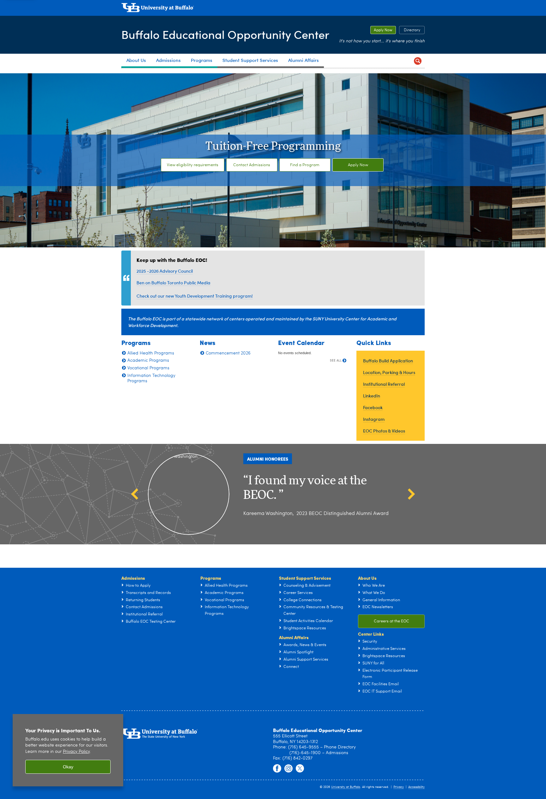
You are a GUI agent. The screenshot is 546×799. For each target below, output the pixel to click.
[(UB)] (273, 9)
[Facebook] (277, 769)
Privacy (398, 787)
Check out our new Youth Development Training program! (194, 296)
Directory (409, 30)
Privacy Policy (76, 751)
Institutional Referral (384, 384)
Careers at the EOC (391, 621)
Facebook (373, 407)
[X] (300, 769)
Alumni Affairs (294, 637)
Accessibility (416, 787)
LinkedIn (371, 396)
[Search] (417, 61)
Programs (210, 578)
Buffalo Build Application (388, 361)
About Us (367, 578)
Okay (68, 766)
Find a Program (304, 165)
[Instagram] (288, 769)
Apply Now (381, 30)
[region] (68, 750)
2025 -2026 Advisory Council (164, 271)
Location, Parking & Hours (389, 372)
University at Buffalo (345, 787)
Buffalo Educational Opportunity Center (225, 34)
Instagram (374, 419)
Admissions (133, 578)
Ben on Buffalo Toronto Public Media (173, 283)
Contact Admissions (251, 165)
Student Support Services (305, 578)
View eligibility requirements (192, 165)
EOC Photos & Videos (384, 431)
